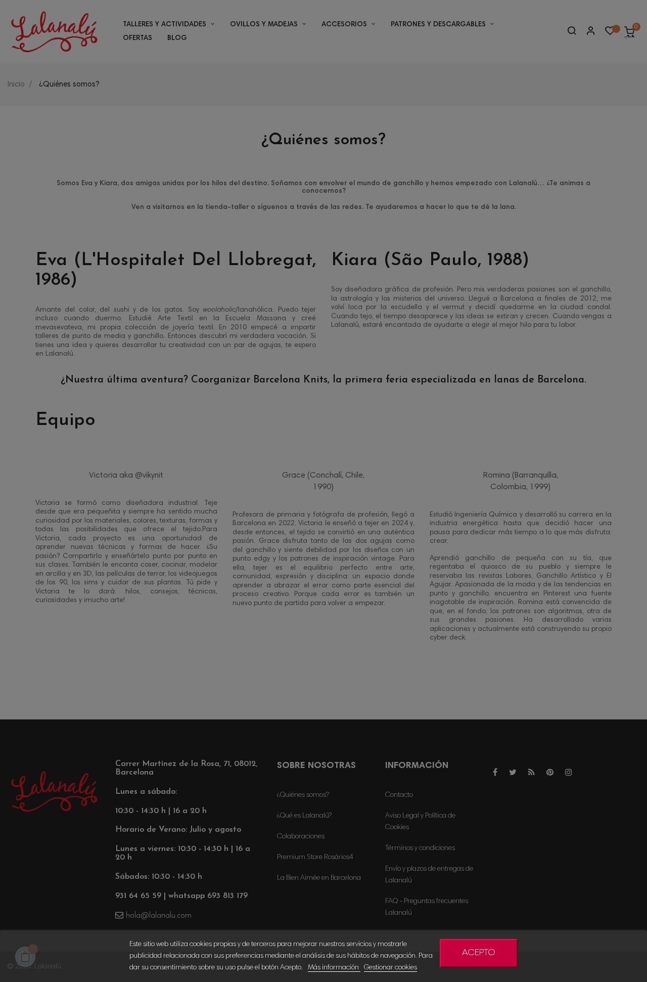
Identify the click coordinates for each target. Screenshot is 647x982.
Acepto (478, 953)
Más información (334, 967)
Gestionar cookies (390, 967)
